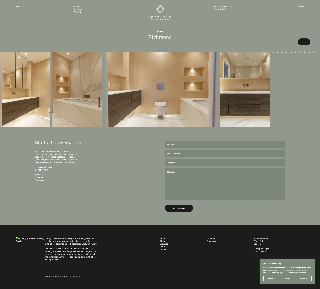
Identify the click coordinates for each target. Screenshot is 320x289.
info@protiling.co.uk (223, 6)
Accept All (304, 279)
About (76, 6)
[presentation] (302, 41)
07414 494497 (220, 9)
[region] (287, 271)
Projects (77, 12)
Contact (300, 6)
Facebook (39, 180)
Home (162, 238)
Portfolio (164, 246)
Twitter (38, 174)
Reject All (287, 279)
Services (78, 9)
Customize (271, 279)
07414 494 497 (43, 170)
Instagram (39, 177)
